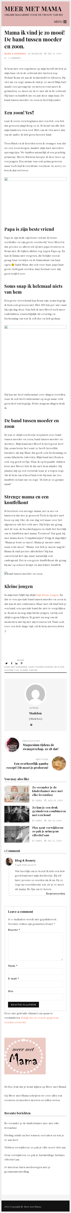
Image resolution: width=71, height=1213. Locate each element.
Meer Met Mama (33, 8)
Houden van (11, 670)
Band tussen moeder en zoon (46, 667)
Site (10, 991)
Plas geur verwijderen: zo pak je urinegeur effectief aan (16, 834)
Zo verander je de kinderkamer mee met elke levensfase (16, 794)
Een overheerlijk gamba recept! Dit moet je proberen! (27, 765)
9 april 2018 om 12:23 (25, 864)
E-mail (13, 978)
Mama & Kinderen (15, 53)
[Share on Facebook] (12, 663)
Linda (39, 800)
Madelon (37, 53)
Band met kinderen (15, 667)
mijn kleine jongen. (47, 595)
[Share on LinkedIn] (16, 663)
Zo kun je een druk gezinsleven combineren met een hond (16, 814)
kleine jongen (29, 670)
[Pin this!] (22, 663)
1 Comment (14, 58)
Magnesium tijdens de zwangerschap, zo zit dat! (40, 747)
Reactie (14, 929)
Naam (12, 965)
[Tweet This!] (6, 663)
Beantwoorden (55, 893)
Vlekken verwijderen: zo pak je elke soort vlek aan (35, 1147)
